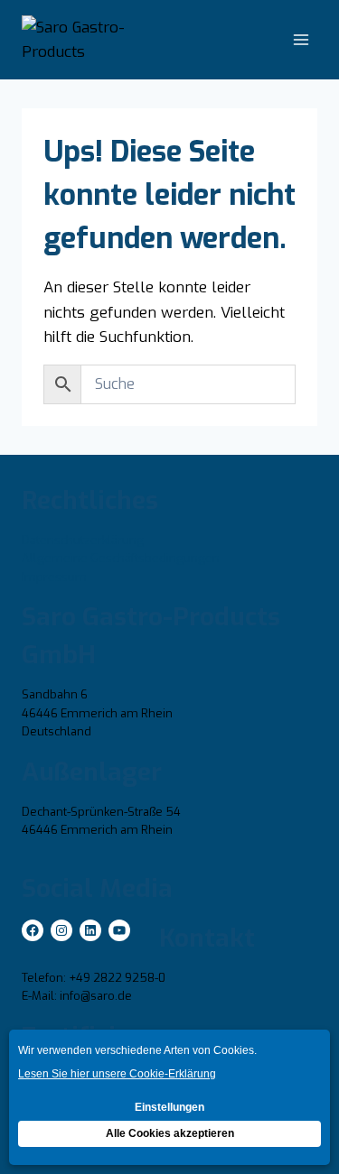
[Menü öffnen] (300, 40)
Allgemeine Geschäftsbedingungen (121, 558)
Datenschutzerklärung (83, 540)
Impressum (54, 577)
